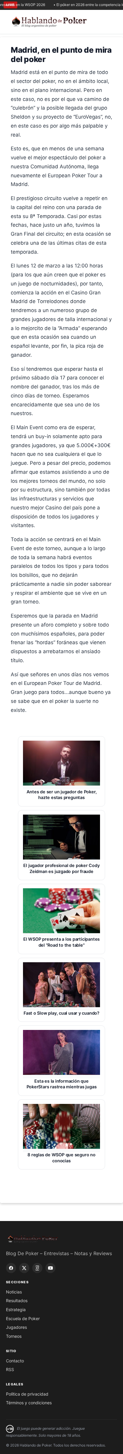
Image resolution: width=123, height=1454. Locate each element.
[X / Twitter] (24, 1268)
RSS (10, 1369)
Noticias (14, 1291)
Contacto (15, 1360)
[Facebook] (11, 1268)
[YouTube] (50, 1268)
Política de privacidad (27, 1393)
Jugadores (16, 1327)
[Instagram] (37, 1268)
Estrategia (16, 1309)
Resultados (16, 1300)
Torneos (13, 1336)
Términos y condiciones (29, 1402)
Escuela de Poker (23, 1318)
